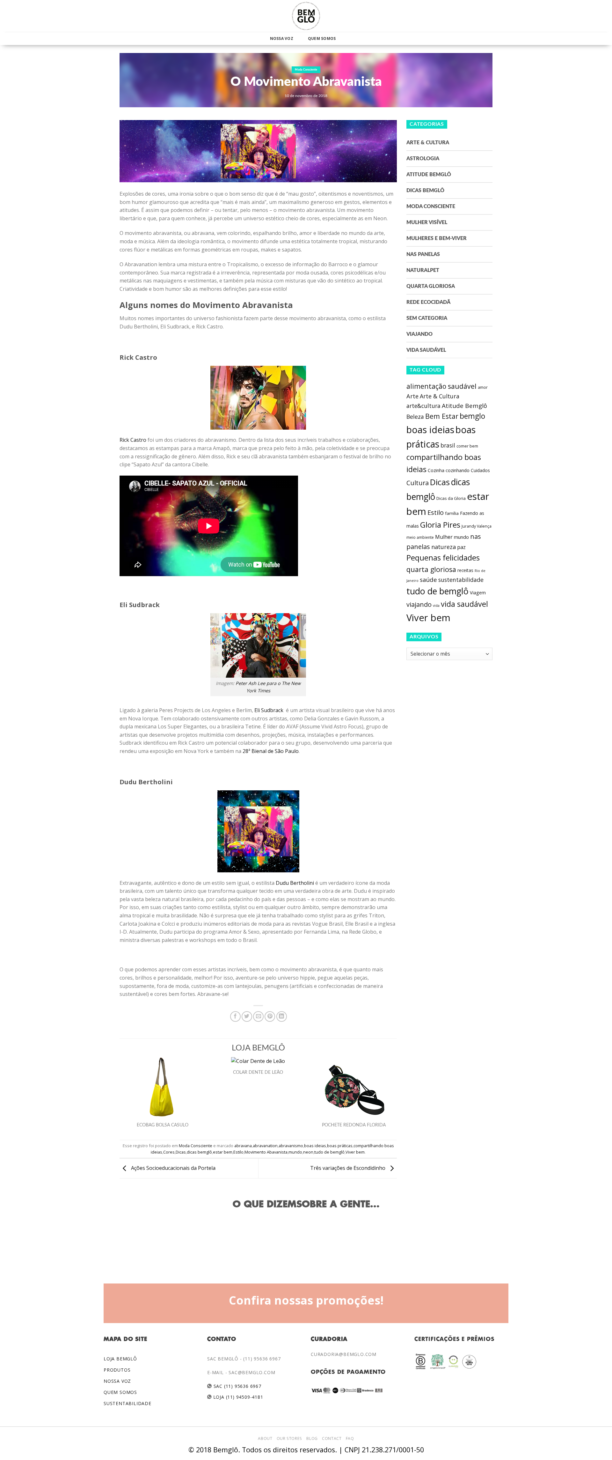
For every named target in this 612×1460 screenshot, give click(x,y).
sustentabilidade (461, 579)
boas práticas (340, 1145)
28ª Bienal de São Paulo (270, 751)
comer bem (467, 446)
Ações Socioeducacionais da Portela (172, 1167)
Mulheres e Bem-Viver (436, 238)
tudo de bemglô (329, 1152)
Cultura (417, 482)
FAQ (350, 1438)
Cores (169, 1152)
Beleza (415, 416)
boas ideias (315, 1145)
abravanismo (291, 1145)
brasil (448, 445)
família (452, 513)
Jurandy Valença (477, 526)
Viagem (478, 593)
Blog (311, 1438)
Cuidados (480, 470)
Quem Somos (322, 38)
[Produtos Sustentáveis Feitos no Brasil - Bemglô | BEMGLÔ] (306, 16)
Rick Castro (133, 439)
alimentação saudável (441, 386)
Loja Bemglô (120, 1359)
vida (436, 605)
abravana (243, 1145)
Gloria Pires (440, 524)
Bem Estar (441, 416)
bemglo (472, 416)
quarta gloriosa (431, 569)
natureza (443, 547)
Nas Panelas (423, 254)
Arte (412, 396)
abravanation (265, 1145)
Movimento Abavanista (266, 1152)
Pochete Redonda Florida (354, 1125)
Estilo (238, 1152)
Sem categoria (426, 318)
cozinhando (458, 470)
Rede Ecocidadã (428, 302)
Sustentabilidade (127, 1403)
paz (461, 547)
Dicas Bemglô (425, 190)
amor (483, 387)
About (265, 1438)
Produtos (117, 1370)
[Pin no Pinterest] (270, 1016)
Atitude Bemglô (428, 174)
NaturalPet (422, 270)
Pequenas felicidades (443, 558)
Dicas (181, 1152)
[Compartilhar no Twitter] (247, 1016)
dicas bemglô (199, 1152)
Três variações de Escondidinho (348, 1167)
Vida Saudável (426, 350)
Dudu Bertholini (295, 882)
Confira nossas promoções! (306, 1300)
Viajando (419, 334)
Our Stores (289, 1438)
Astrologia (422, 158)
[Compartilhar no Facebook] (235, 1016)
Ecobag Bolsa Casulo (162, 1125)
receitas (465, 570)
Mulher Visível (426, 222)
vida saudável (464, 604)
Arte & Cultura (427, 142)
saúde (428, 580)
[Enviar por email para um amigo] (258, 1016)
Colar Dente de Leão (258, 1072)
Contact (331, 1438)
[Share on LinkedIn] (281, 1016)
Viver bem (355, 1152)
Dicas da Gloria (451, 498)
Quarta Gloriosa (430, 286)
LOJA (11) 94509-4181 (237, 1397)
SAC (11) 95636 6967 (236, 1386)
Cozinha (436, 470)
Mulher (444, 536)
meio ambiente (420, 537)
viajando (419, 604)
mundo (295, 1152)
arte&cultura (423, 406)
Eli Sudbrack (269, 710)
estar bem (222, 1152)
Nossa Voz (281, 38)
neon (308, 1152)
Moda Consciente (306, 69)
